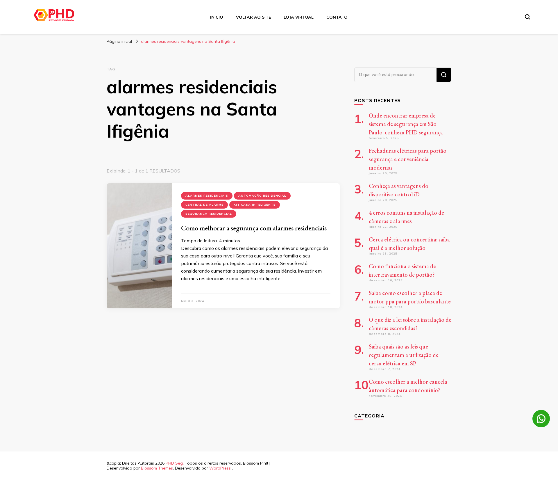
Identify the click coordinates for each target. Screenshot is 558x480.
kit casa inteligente (255, 205)
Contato (337, 17)
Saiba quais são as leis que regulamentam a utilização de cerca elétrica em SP (404, 355)
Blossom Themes (157, 468)
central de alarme (204, 205)
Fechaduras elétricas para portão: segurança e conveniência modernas (408, 159)
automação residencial (262, 196)
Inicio (216, 17)
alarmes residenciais (206, 196)
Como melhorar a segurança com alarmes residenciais (254, 227)
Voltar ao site (253, 17)
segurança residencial (208, 214)
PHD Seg (174, 463)
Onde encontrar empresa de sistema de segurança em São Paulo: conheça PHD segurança (406, 124)
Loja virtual (299, 17)
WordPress (220, 468)
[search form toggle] (527, 16)
